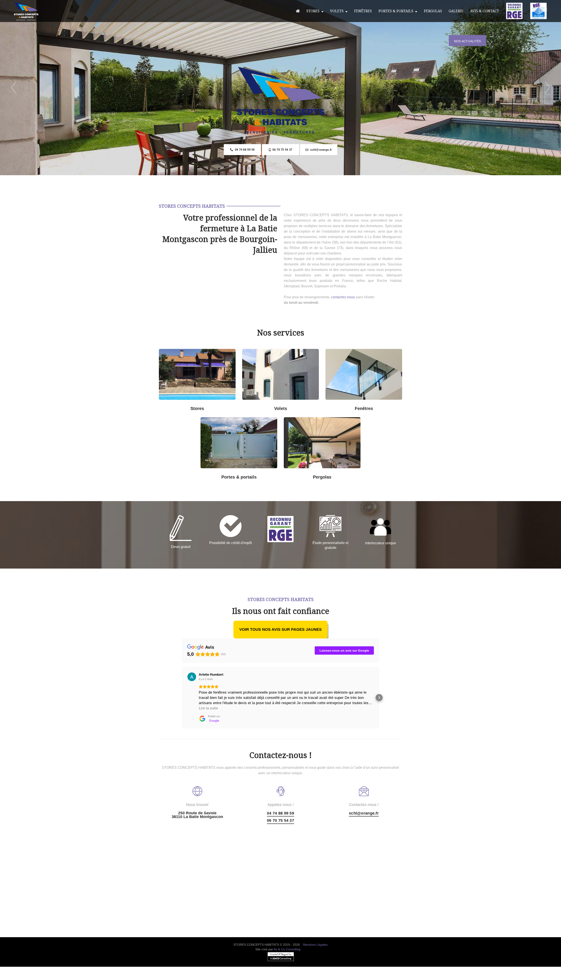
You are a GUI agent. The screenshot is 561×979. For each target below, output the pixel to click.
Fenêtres (363, 11)
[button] (181, 697)
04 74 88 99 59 (243, 149)
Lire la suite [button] (208, 708)
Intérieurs (177, 405)
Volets (337, 11)
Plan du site (281, 976)
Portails (219, 422)
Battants (300, 405)
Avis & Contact (484, 11)
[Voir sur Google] (191, 676)
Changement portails (259, 473)
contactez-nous (343, 297)
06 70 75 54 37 (281, 149)
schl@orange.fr (320, 149)
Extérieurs (217, 405)
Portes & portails (396, 11)
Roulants (261, 405)
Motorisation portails (219, 473)
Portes (238, 449)
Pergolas (433, 11)
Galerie (456, 11)
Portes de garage (258, 422)
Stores (313, 11)
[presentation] (13, 88)
